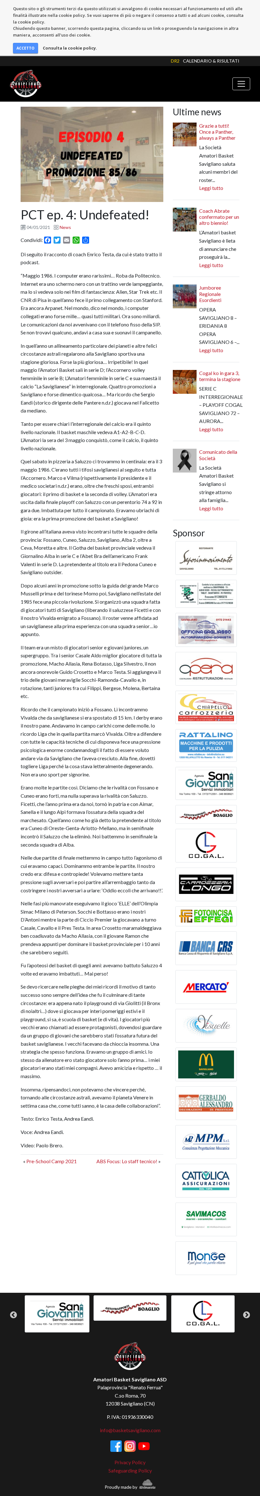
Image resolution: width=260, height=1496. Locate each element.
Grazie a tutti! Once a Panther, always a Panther (217, 132)
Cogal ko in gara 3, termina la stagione (219, 376)
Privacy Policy (130, 1462)
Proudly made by (121, 1487)
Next (246, 1315)
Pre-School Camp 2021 (51, 1161)
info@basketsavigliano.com (130, 1430)
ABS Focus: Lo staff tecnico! (126, 1161)
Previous (13, 1315)
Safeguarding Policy (130, 1470)
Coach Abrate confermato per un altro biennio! (219, 217)
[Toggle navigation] (241, 83)
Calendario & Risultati (211, 61)
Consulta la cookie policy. (70, 48)
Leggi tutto (211, 188)
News (65, 227)
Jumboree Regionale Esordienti (210, 294)
